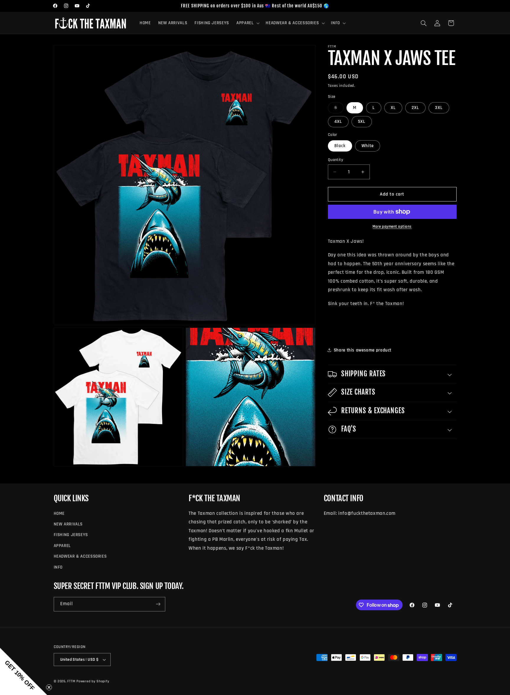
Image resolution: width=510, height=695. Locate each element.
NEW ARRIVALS (68, 524)
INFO (58, 567)
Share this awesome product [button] (362, 350)
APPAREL (62, 545)
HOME (59, 513)
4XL (338, 121)
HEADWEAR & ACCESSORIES (80, 556)
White (368, 146)
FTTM (71, 681)
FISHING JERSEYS (71, 535)
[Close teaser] (49, 687)
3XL (439, 107)
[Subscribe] (158, 604)
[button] (247, 23)
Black (340, 146)
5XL (361, 121)
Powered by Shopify (92, 681)
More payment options (392, 226)
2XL (415, 107)
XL (393, 107)
